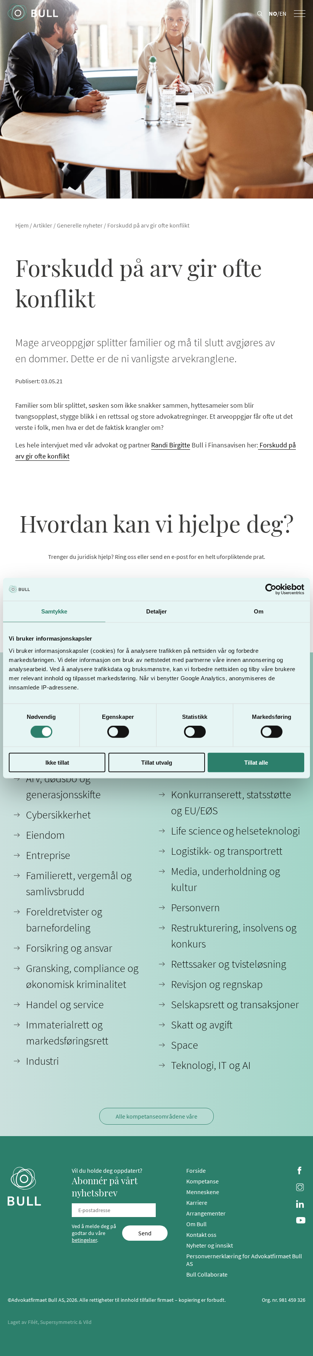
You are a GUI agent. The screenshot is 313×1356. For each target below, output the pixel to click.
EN (282, 13)
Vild (87, 1322)
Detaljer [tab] (156, 611)
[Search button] (260, 14)
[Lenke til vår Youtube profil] (300, 1221)
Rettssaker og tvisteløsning (228, 964)
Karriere (196, 1202)
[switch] (118, 732)
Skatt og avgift (201, 1025)
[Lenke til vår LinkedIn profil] (300, 1204)
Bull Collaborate (206, 1274)
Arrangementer (206, 1213)
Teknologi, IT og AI (211, 1065)
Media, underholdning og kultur (225, 879)
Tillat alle (256, 762)
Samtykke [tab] (54, 611)
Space (184, 1045)
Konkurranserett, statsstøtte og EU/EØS (231, 802)
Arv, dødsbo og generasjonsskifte (63, 786)
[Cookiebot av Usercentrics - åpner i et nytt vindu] (270, 589)
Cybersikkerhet (58, 815)
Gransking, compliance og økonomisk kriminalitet (82, 976)
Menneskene (202, 1192)
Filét (33, 1322)
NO (273, 13)
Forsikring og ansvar (69, 948)
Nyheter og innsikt (209, 1245)
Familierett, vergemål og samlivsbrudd (79, 883)
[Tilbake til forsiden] (33, 13)
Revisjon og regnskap (217, 984)
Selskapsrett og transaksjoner (235, 1004)
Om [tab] (258, 611)
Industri (42, 1061)
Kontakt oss (201, 1234)
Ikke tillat (57, 762)
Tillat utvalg (156, 762)
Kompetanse (202, 1181)
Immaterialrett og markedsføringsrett (67, 1033)
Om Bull (196, 1224)
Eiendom (45, 835)
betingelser (84, 1240)
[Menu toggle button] (299, 13)
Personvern (195, 907)
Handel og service (65, 1004)
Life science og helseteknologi (235, 831)
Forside (196, 1170)
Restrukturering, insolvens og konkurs (234, 936)
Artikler (42, 225)
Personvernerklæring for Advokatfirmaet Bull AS (244, 1259)
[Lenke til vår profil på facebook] (300, 1171)
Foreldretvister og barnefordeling (64, 920)
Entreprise (48, 855)
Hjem (22, 225)
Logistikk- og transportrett (226, 851)
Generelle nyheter (80, 225)
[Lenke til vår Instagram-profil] (300, 1188)
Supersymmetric (58, 1322)
